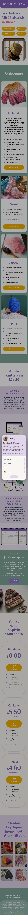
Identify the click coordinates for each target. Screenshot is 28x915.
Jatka (14, 477)
